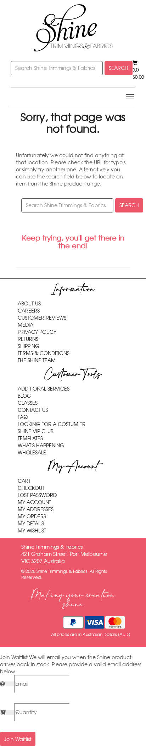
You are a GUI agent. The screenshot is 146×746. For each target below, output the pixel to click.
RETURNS (28, 339)
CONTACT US (33, 410)
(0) (138, 73)
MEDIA (25, 325)
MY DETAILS (31, 523)
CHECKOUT (31, 488)
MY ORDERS (32, 516)
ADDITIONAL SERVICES (43, 389)
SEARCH (118, 68)
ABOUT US (29, 303)
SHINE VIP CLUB (36, 431)
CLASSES (28, 403)
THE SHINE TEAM (37, 360)
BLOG (24, 396)
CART (24, 481)
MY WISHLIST (32, 530)
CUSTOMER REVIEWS (42, 318)
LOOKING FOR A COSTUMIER (51, 424)
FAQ (23, 417)
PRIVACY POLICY (37, 332)
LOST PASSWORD (37, 495)
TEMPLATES (30, 438)
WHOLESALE (32, 452)
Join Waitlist (18, 739)
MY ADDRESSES (36, 509)
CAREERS (29, 311)
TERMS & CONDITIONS (43, 353)
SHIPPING (28, 346)
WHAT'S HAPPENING (41, 445)
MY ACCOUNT (34, 502)
